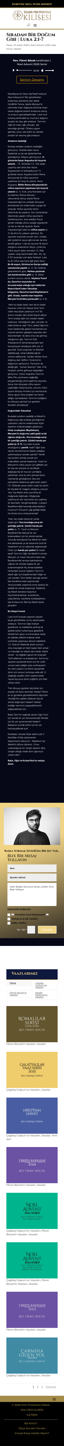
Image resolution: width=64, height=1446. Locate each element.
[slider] (48, 70)
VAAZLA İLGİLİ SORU (24, 918)
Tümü (13, 983)
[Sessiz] (42, 70)
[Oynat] (13, 70)
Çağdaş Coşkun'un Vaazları (41, 985)
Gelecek (51, 1386)
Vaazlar (17, 48)
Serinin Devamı (32, 79)
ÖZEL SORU (18, 922)
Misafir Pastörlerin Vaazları (41, 994)
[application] (32, 70)
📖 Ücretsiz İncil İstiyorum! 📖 (30, 914)
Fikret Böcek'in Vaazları (18, 993)
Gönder (47, 930)
